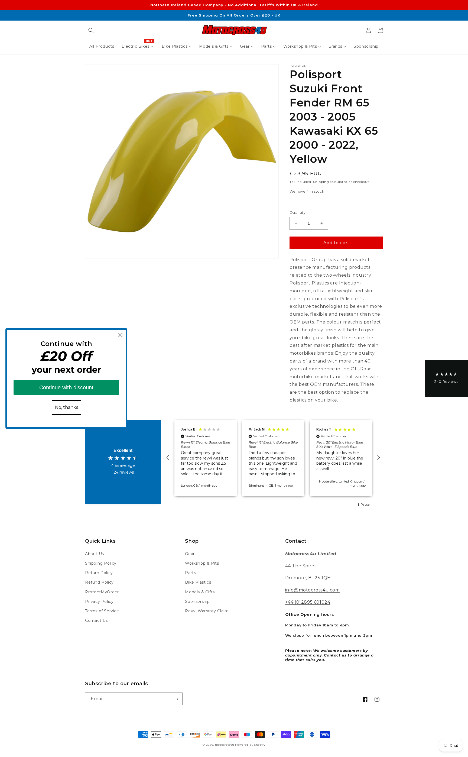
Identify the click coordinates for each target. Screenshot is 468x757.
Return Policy (99, 572)
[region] (273, 457)
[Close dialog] (120, 335)
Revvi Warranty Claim (207, 611)
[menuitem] (102, 46)
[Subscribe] (176, 699)
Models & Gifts (199, 592)
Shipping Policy (100, 563)
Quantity (298, 212)
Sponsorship (197, 601)
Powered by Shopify (250, 744)
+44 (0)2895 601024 (307, 602)
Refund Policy (99, 582)
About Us (94, 553)
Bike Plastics (198, 582)
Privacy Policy (99, 601)
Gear (189, 553)
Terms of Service (102, 611)
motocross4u (224, 744)
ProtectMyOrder (102, 592)
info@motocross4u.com (312, 590)
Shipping (321, 182)
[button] (91, 30)
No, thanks (66, 407)
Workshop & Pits (202, 563)
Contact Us (96, 620)
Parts (190, 572)
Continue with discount (66, 387)
